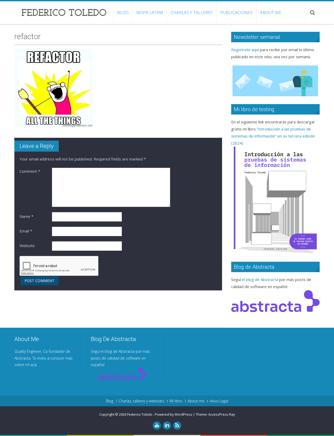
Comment (30, 171)
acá (34, 364)
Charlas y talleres (192, 12)
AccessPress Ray (221, 414)
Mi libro (176, 401)
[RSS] (177, 425)
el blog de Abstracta (260, 279)
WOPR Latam (149, 12)
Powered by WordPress (173, 414)
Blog (123, 12)
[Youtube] (157, 425)
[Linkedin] (167, 425)
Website (27, 245)
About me (270, 12)
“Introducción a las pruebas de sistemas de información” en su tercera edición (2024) (273, 136)
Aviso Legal (219, 401)
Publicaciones (236, 12)
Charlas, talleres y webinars (141, 401)
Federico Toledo (140, 414)
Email (26, 231)
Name (26, 216)
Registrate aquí (245, 49)
